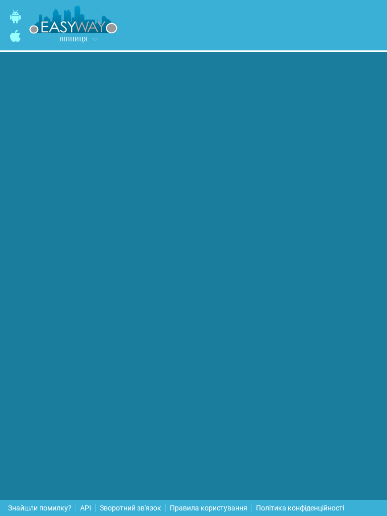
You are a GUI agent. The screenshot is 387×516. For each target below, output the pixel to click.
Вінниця (73, 39)
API (85, 508)
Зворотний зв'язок (130, 508)
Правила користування (208, 508)
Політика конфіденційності (300, 508)
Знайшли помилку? (40, 508)
